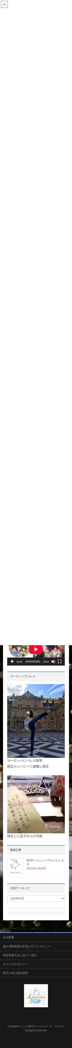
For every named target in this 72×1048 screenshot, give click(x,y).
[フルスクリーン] (60, 662)
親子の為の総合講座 (15, 972)
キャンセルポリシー (15, 964)
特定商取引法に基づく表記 (20, 955)
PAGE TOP (66, 1013)
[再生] (12, 662)
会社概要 (8, 937)
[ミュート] (53, 662)
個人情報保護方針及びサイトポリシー (27, 946)
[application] (36, 649)
